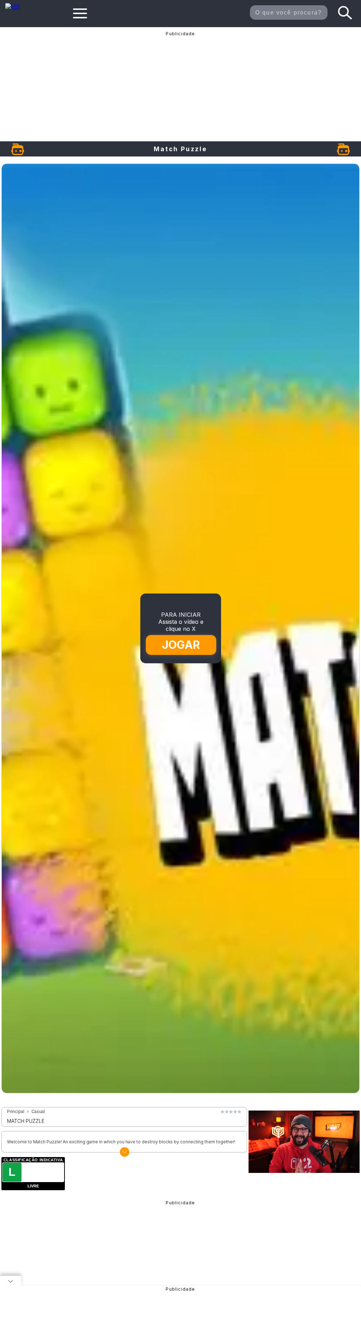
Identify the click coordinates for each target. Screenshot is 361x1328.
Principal (15, 1111)
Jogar (181, 645)
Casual (38, 1111)
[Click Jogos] (16, 8)
